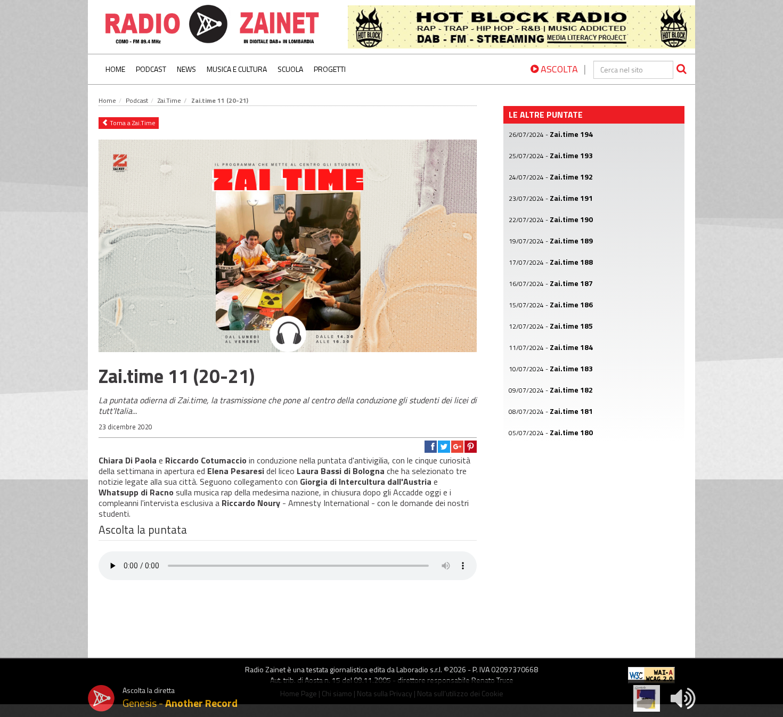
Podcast (151, 69)
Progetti (330, 69)
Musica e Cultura (237, 69)
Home (115, 69)
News (186, 69)
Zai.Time (169, 100)
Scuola (290, 69)
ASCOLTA (558, 69)
